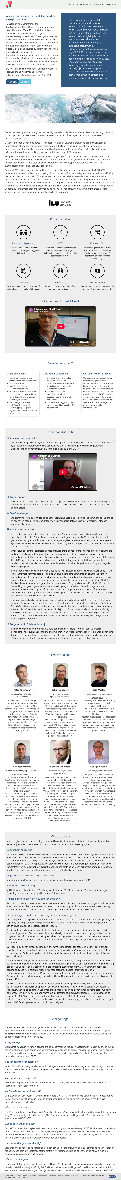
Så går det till (59, 1030)
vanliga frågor (98, 289)
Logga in (111, 4)
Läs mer (25, 1178)
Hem (71, 4)
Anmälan (99, 4)
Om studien (83, 4)
